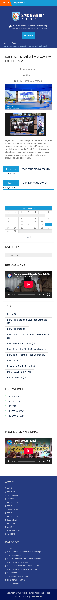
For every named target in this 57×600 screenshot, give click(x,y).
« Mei (27, 237)
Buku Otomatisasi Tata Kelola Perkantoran (28, 336)
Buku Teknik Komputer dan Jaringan (26, 355)
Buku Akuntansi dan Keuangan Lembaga (27, 321)
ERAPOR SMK (15, 396)
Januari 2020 (12, 516)
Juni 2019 (11, 523)
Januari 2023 (12, 502)
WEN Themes (36, 596)
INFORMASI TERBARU (33, 81)
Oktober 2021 (12, 509)
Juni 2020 (11, 513)
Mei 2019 (11, 527)
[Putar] (8, 294)
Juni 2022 (11, 506)
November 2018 (13, 530)
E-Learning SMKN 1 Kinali (21, 366)
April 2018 (11, 534)
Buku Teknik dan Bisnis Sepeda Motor (27, 349)
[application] (28, 284)
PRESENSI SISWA (16, 411)
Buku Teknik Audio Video (21, 343)
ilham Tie (30, 75)
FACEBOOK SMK (16, 416)
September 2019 (14, 520)
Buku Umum (15, 360)
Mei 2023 (11, 499)
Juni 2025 (11, 492)
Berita (19, 81)
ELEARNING (14, 401)
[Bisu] (44, 294)
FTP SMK (13, 406)
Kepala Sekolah (16, 377)
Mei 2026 (11, 488)
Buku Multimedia (17, 329)
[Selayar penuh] (48, 294)
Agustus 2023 (12, 495)
